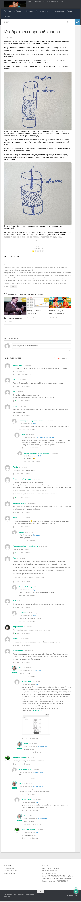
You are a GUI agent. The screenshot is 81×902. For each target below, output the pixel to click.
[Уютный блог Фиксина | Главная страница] (15, 4)
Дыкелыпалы (37, 670)
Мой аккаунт (18, 11)
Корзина (29, 11)
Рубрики (7, 11)
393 (69, 300)
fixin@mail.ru (9, 868)
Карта (6, 16)
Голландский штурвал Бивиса (45, 437)
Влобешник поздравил (13, 318)
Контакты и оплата (43, 11)
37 (47, 300)
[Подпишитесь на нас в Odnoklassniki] (74, 896)
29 (71, 22)
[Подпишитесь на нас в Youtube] (69, 896)
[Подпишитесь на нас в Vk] (72, 896)
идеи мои (13, 286)
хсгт (34, 615)
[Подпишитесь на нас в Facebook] (76, 896)
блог (6, 22)
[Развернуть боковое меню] (77, 22)
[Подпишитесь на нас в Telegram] (67, 896)
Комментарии (58, 11)
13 (25, 300)
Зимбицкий (36, 535)
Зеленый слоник (38, 772)
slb (14, 391)
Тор (34, 590)
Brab (34, 423)
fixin (21, 668)
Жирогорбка (18, 627)
